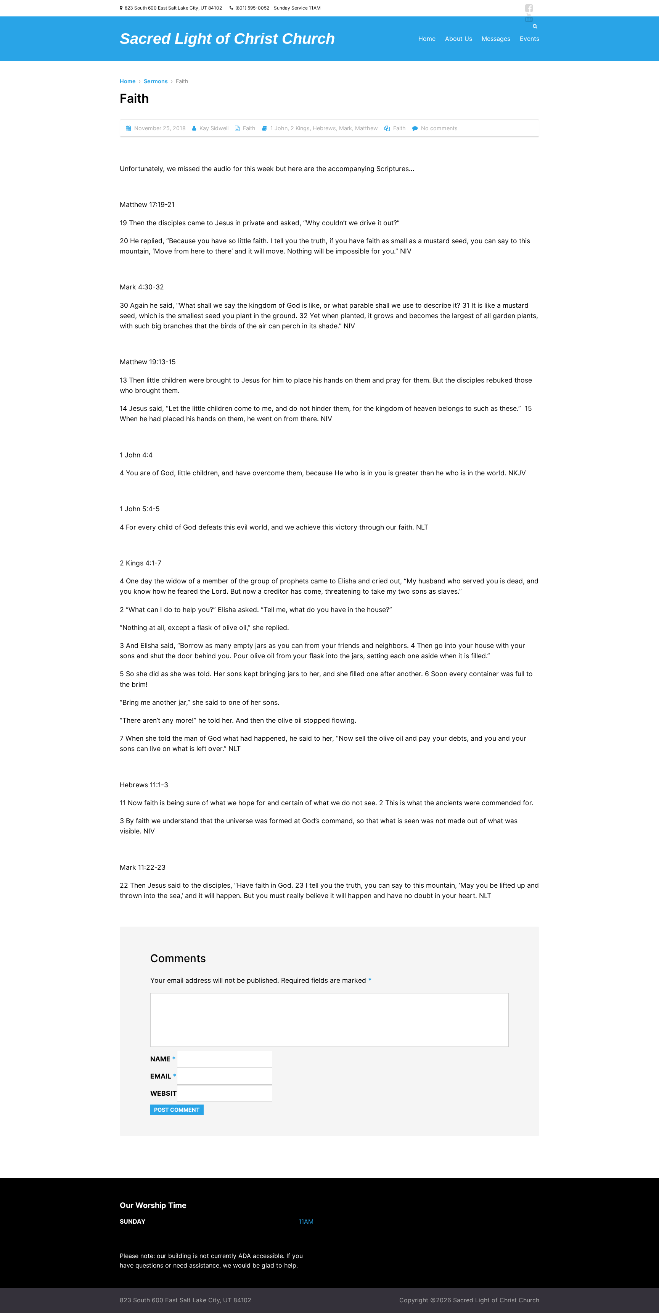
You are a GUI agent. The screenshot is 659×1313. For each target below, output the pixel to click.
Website (165, 1093)
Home (427, 38)
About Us (458, 38)
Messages (496, 38)
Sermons (156, 81)
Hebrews (324, 128)
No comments (439, 128)
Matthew (366, 128)
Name (163, 1059)
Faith (249, 128)
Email (163, 1076)
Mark (345, 128)
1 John (279, 128)
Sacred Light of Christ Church (227, 38)
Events (529, 38)
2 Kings (300, 128)
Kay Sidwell (213, 128)
